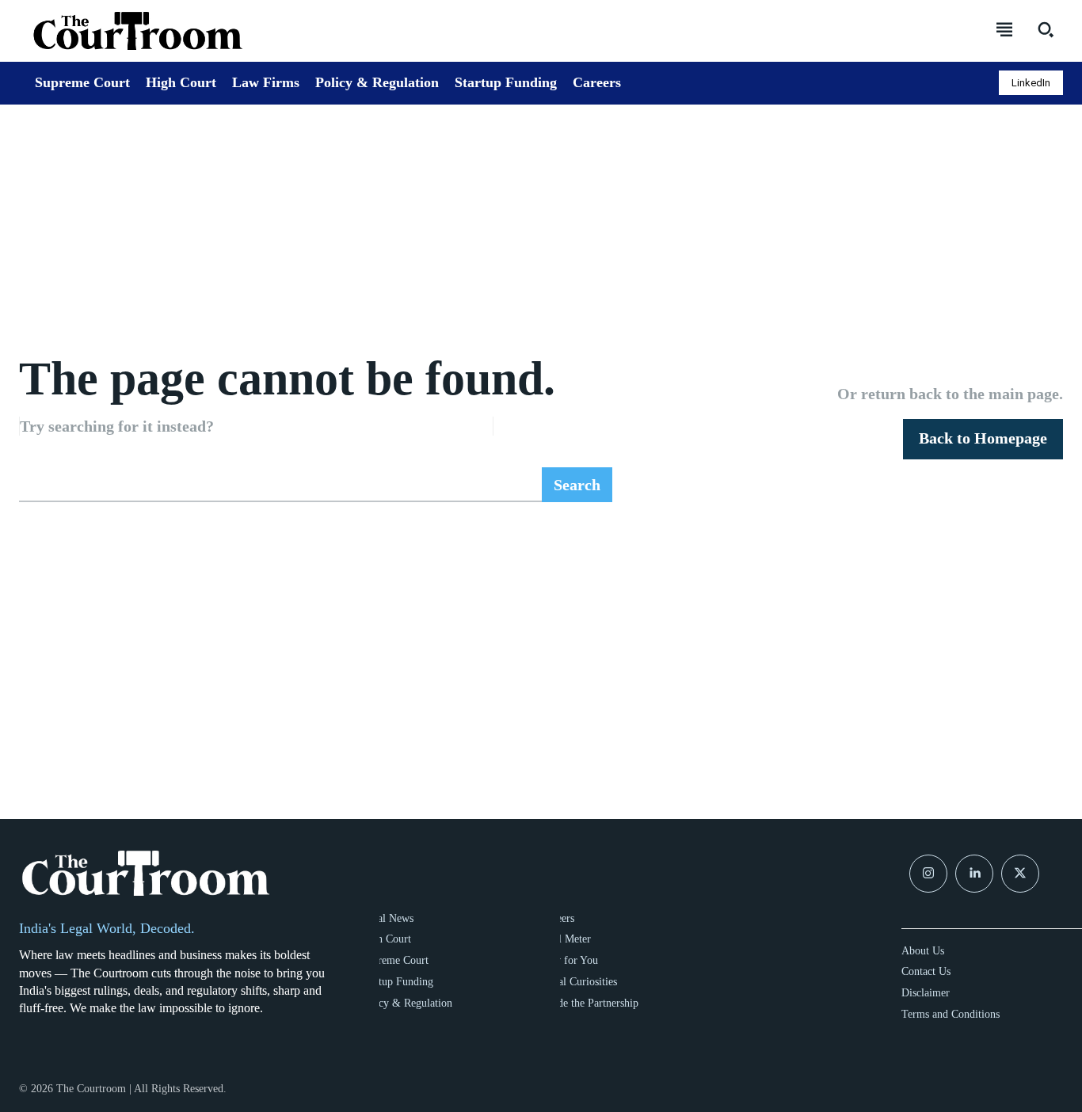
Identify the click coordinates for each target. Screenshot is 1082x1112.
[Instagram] (928, 874)
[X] (1020, 874)
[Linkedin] (974, 874)
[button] (1045, 29)
